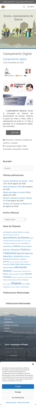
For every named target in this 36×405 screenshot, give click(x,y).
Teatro (28, 284)
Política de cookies (11, 402)
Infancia (11, 267)
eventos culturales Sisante (16, 262)
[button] (33, 364)
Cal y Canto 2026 (26, 240)
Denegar (18, 392)
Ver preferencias (18, 398)
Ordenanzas (14, 277)
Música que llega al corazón (14, 192)
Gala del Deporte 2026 (12, 187)
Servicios (7, 319)
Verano (13, 287)
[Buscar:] (18, 168)
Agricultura (16, 235)
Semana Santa (7, 284)
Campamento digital (14, 59)
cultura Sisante (26, 246)
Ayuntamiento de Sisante (16, 237)
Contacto (7, 331)
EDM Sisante (26, 256)
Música (5, 274)
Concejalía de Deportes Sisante (12, 243)
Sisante (25, 149)
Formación (6, 264)
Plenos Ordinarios (23, 280)
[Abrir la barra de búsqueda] (24, 7)
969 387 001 (11, 2)
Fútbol (12, 264)
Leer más (14, 132)
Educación (17, 149)
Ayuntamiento (9, 316)
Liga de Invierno (26, 271)
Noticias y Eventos (11, 325)
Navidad (28, 274)
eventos (6, 262)
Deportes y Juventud (12, 256)
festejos (26, 262)
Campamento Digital (13, 146)
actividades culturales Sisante (12, 232)
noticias (7, 277)
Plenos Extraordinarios (10, 280)
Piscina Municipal (27, 277)
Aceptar (18, 386)
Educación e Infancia (13, 140)
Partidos (20, 277)
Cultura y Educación (11, 250)
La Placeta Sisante (16, 271)
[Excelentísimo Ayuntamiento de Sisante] (3, 7)
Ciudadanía (8, 322)
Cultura (16, 246)
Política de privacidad (23, 402)
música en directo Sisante (16, 274)
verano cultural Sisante (22, 287)
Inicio (6, 313)
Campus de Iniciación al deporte (16, 204)
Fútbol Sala (19, 264)
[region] (18, 29)
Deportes (28, 253)
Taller (23, 284)
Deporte (20, 253)
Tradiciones (6, 287)
